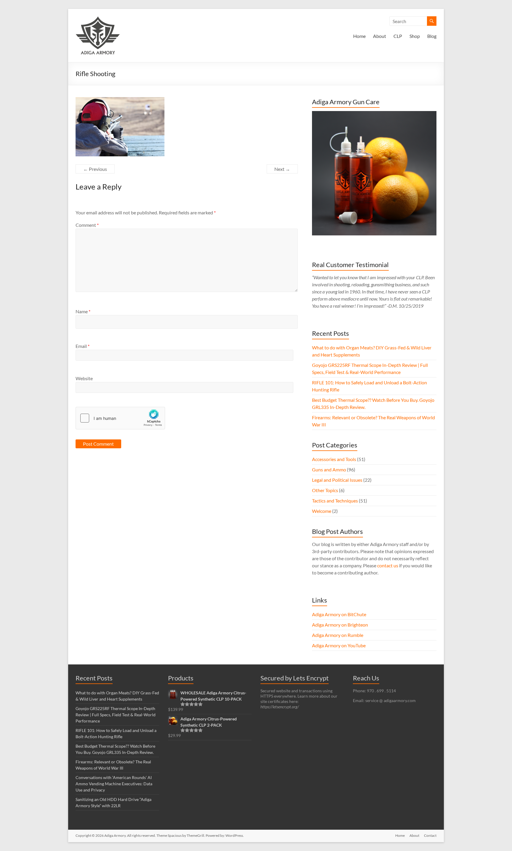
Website (84, 378)
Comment (87, 225)
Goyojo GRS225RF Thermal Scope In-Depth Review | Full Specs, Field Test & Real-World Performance (116, 714)
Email (82, 346)
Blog (431, 36)
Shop (414, 36)
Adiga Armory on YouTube (339, 645)
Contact (430, 835)
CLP (397, 36)
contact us (387, 565)
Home (359, 36)
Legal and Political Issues (337, 480)
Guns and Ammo (329, 469)
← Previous (95, 169)
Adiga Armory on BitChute (339, 614)
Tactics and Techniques (335, 500)
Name (83, 311)
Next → (282, 169)
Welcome (321, 511)
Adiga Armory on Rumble (337, 635)
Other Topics (325, 490)
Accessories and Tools (334, 459)
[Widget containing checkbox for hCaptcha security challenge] (120, 418)
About (379, 36)
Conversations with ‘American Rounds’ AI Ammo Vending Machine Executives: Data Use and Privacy (114, 783)
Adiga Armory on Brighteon (340, 624)
